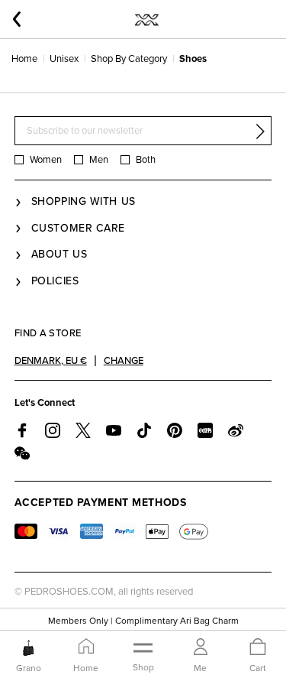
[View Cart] (257, 647)
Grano (28, 668)
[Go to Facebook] (22, 430)
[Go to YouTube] (113, 430)
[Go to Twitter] (83, 430)
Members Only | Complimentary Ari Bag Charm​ (143, 620)
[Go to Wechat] (22, 453)
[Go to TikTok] (144, 430)
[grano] (28, 647)
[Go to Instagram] (52, 430)
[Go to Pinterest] (174, 430)
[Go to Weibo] (235, 430)
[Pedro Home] (146, 19)
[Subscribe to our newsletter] (260, 131)
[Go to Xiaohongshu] (205, 430)
